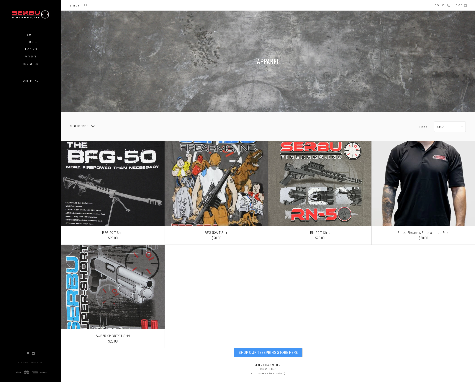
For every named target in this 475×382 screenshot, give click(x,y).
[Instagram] (33, 354)
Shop (30, 34)
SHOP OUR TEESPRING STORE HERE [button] (268, 352)
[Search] (86, 6)
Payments (30, 56)
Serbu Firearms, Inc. (34, 362)
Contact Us (30, 63)
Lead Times (30, 49)
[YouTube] (28, 354)
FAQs (30, 41)
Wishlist (29, 81)
